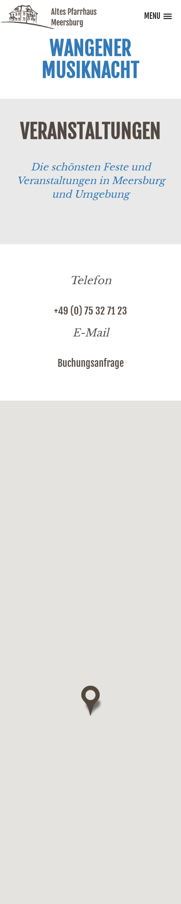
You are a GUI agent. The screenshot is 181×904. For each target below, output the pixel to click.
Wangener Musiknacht (90, 59)
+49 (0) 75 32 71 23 (90, 311)
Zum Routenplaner (90, 520)
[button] (90, 700)
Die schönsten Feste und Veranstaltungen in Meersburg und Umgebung (91, 181)
